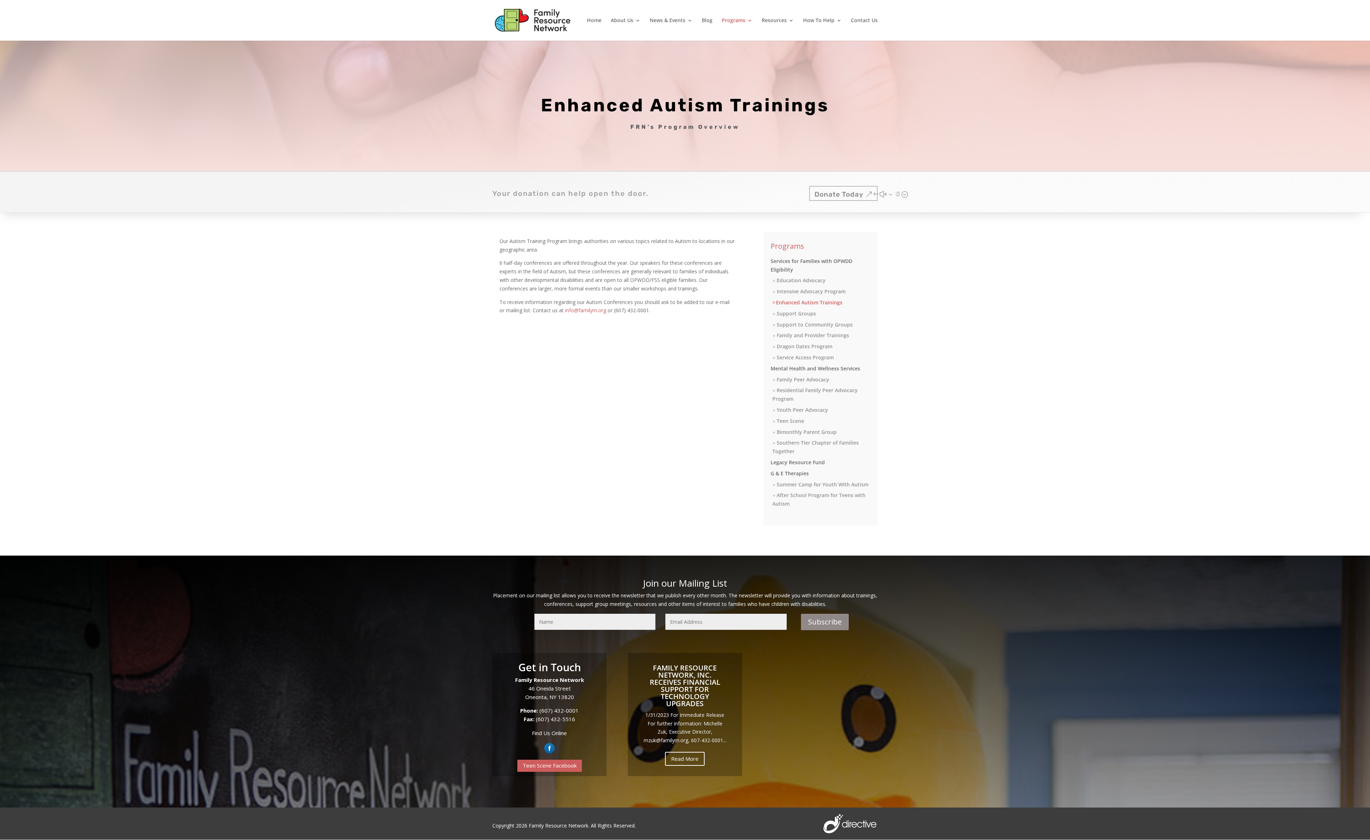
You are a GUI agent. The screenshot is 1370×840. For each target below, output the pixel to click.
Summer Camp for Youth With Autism (822, 484)
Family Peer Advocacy (803, 379)
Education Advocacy (801, 280)
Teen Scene (790, 421)
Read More (685, 758)
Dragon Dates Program (804, 346)
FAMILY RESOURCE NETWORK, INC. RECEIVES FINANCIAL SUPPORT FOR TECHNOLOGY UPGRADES (685, 685)
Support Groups (796, 313)
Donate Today (839, 194)
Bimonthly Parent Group (807, 432)
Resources (774, 21)
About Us (622, 21)
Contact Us (864, 21)
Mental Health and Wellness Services (815, 368)
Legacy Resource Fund (798, 462)
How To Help (818, 21)
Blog (707, 21)
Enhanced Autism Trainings (809, 302)
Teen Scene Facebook (550, 765)
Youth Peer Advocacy (802, 409)
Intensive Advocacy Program (811, 291)
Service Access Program (805, 357)
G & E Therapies (790, 473)
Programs (733, 21)
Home (594, 21)
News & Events (667, 21)
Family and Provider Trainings (813, 335)
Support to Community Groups (815, 324)
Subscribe (825, 622)
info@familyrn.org (585, 310)
